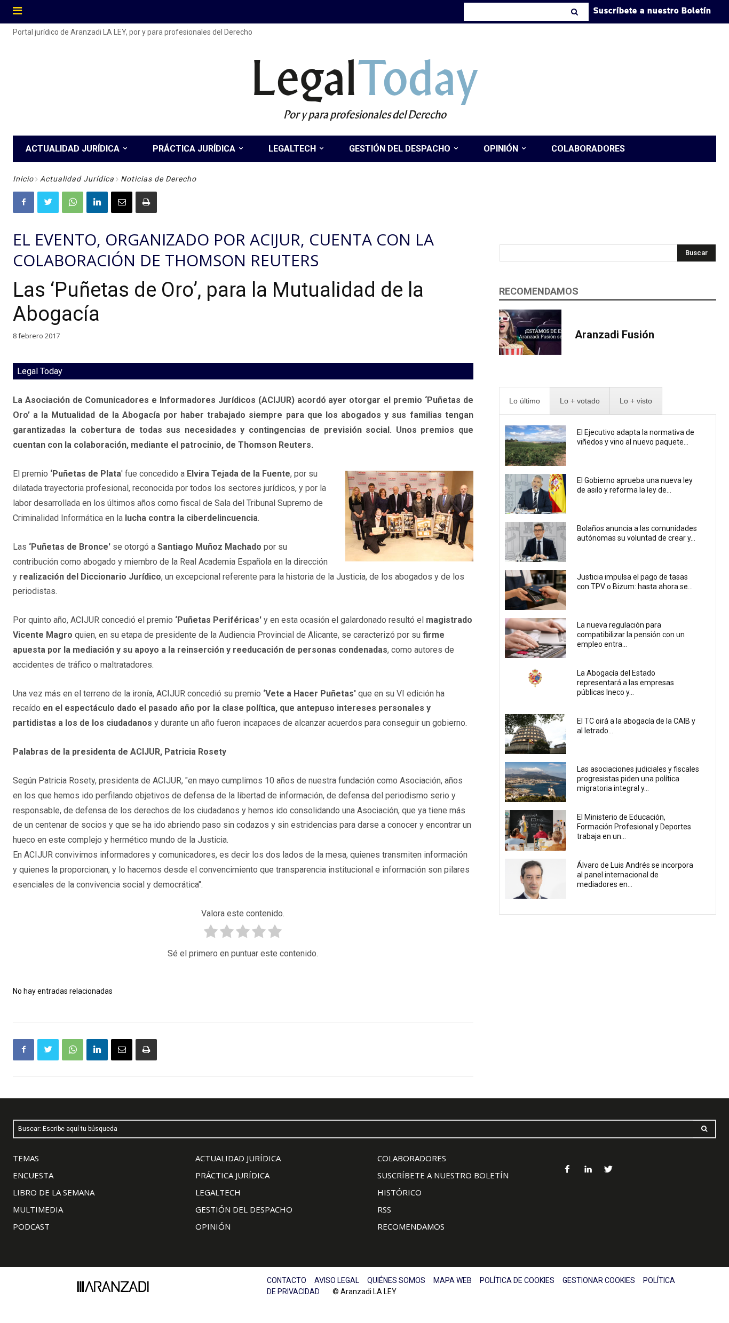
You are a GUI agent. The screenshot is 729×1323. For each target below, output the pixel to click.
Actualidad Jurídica (77, 179)
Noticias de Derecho (158, 179)
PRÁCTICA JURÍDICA (232, 1175)
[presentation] (524, 401)
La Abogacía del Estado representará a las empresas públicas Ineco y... (625, 682)
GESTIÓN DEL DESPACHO (243, 1209)
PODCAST (31, 1226)
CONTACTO (286, 1280)
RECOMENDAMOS (411, 1226)
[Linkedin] (97, 202)
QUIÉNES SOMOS (396, 1280)
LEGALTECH (218, 1192)
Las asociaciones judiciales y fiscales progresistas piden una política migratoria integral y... (638, 779)
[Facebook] (23, 202)
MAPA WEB (452, 1280)
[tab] (524, 401)
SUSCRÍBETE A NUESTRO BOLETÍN (443, 1175)
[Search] (575, 11)
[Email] (121, 202)
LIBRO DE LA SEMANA (53, 1192)
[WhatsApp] (72, 202)
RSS (384, 1209)
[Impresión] (146, 202)
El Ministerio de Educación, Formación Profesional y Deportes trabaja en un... (634, 827)
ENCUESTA (33, 1175)
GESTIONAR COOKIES (598, 1280)
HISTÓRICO (399, 1192)
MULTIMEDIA (38, 1209)
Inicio (23, 179)
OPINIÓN (213, 1226)
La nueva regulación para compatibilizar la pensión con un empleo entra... (631, 634)
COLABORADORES (411, 1158)
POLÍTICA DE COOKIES (517, 1280)
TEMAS (26, 1158)
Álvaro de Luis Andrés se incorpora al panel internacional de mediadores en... (635, 875)
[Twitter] (48, 202)
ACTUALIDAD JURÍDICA (238, 1158)
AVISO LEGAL (336, 1280)
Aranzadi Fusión (614, 334)
